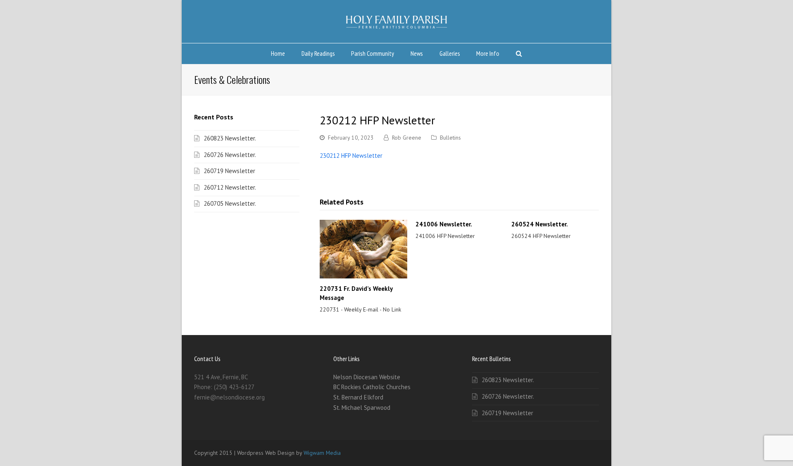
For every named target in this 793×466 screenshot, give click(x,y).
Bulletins (450, 137)
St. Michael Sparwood (361, 407)
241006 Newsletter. (443, 224)
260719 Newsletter (229, 171)
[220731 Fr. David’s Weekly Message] (363, 249)
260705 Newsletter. (230, 203)
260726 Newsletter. (230, 155)
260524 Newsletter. (539, 224)
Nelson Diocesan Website (366, 377)
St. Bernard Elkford (358, 397)
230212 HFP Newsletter (351, 155)
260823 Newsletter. (230, 138)
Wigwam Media (322, 452)
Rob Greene (406, 137)
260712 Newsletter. (230, 187)
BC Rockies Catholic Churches (372, 387)
